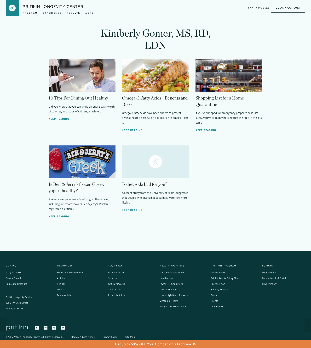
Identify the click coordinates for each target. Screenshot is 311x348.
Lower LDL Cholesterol (172, 283)
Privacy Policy (269, 283)
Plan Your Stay (116, 272)
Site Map (130, 336)
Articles (61, 278)
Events (214, 300)
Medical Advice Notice (83, 336)
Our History (217, 306)
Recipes (61, 283)
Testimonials (64, 295)
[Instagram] (54, 328)
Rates (214, 295)
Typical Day (114, 289)
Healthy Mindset (220, 289)
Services (112, 278)
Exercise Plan (218, 283)
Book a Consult (14, 278)
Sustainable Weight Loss (173, 272)
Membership (269, 272)
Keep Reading (59, 119)
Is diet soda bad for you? (144, 184)
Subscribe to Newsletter (70, 272)
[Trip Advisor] (45, 328)
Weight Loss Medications (173, 306)
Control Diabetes (169, 289)
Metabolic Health (169, 300)
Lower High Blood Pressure (174, 295)
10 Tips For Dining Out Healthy (78, 98)
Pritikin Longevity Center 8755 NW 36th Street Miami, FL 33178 (19, 303)
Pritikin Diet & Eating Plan (225, 278)
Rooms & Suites (116, 295)
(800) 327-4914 (258, 8)
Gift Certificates (116, 283)
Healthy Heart (167, 278)
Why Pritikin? (218, 272)
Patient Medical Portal (274, 278)
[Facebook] (37, 328)
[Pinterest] (63, 328)
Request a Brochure (16, 283)
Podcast (61, 289)
